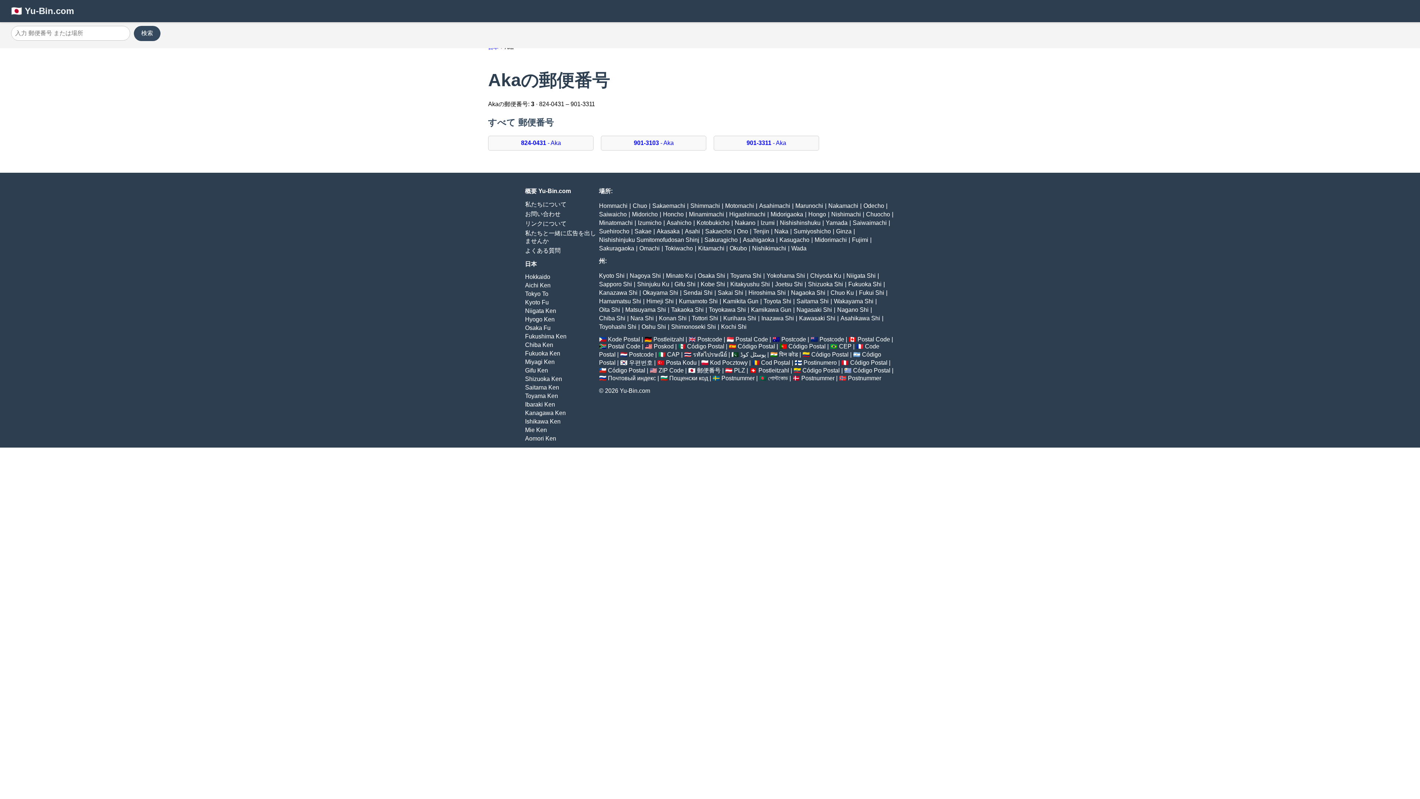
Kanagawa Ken (545, 413)
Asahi (692, 231)
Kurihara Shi (739, 318)
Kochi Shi (734, 327)
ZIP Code (671, 370)
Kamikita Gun (740, 301)
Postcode (709, 339)
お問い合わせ (543, 214)
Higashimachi (747, 214)
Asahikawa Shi (860, 318)
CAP (673, 354)
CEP (845, 346)
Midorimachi (831, 240)
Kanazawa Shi (618, 293)
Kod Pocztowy (729, 363)
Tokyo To (536, 294)
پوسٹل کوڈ (753, 354)
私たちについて (546, 204)
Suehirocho (614, 231)
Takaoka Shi (687, 310)
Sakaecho (718, 231)
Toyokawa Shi (727, 310)
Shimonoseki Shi (693, 327)
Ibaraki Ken (540, 404)
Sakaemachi (668, 206)
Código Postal (705, 346)
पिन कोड (788, 354)
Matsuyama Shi (645, 310)
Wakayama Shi (853, 301)
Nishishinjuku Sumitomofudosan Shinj (649, 240)
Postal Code (752, 339)
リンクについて (546, 223)
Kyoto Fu (537, 302)
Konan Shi (673, 318)
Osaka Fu (538, 328)
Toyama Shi (745, 276)
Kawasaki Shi (817, 318)
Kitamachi (711, 248)
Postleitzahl (668, 339)
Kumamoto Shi (698, 301)
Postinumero (820, 363)
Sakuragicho (721, 240)
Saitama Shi (813, 301)
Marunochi (809, 206)
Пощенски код (688, 378)
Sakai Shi (730, 293)
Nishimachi (846, 214)
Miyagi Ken (540, 362)
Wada (799, 248)
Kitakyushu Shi (750, 284)
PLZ (739, 370)
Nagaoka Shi (808, 293)
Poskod (664, 346)
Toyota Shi (777, 301)
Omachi (649, 248)
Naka (781, 231)
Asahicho (679, 223)
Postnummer (738, 378)
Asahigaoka (758, 240)
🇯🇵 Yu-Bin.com (42, 11)
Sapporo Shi (615, 284)
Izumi (768, 223)
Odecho (873, 206)
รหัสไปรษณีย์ (710, 354)
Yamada (837, 223)
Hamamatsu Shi (620, 301)
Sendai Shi (698, 293)
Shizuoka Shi (825, 284)
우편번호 (641, 363)
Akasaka (668, 231)
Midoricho (645, 214)
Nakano (745, 223)
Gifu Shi (685, 284)
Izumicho (650, 223)
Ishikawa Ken (543, 421)
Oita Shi (609, 310)
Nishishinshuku (800, 223)
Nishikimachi (769, 248)
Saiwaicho (613, 214)
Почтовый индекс (632, 378)
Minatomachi (616, 223)
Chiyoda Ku (825, 276)
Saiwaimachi (870, 223)
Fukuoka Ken (542, 353)
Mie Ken (536, 430)
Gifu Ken (536, 370)
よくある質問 (543, 250)
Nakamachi (843, 206)
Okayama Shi (660, 293)
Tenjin (761, 231)
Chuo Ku (842, 293)
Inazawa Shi (777, 318)
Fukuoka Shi (865, 284)
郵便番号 (709, 370)
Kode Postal (624, 339)
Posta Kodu (681, 363)
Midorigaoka (787, 214)
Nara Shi (642, 318)
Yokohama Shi (786, 276)
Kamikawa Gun (771, 310)
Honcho (673, 214)
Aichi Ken (538, 285)
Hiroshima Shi (767, 293)
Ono (742, 231)
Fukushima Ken (546, 336)
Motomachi (739, 206)
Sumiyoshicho (812, 231)
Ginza (844, 231)
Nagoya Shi (645, 276)
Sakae (643, 231)
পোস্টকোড (778, 378)
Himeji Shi (660, 301)
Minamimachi (706, 214)
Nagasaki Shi (814, 310)
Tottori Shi (705, 318)
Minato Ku (679, 276)
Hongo (817, 214)
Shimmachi (705, 206)
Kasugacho (794, 240)
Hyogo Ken (540, 319)
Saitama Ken (542, 387)
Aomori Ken (540, 438)
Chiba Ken (539, 345)
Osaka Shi (711, 276)
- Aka (541, 143)
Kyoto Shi (612, 276)
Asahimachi (774, 206)
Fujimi (860, 240)
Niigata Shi (861, 276)
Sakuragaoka (616, 248)
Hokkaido (537, 277)
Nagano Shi (853, 310)
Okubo (738, 248)
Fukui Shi (871, 293)
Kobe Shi (713, 284)
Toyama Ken (541, 396)
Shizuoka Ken (543, 379)
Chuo (640, 206)
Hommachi (613, 206)
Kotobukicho (713, 223)
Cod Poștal (775, 363)
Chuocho (878, 214)
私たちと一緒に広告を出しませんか (560, 237)
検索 (147, 33)
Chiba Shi (612, 318)
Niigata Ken (540, 311)
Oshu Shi (654, 327)
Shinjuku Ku (653, 284)
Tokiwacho (679, 248)
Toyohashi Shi (617, 327)
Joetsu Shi (789, 284)
